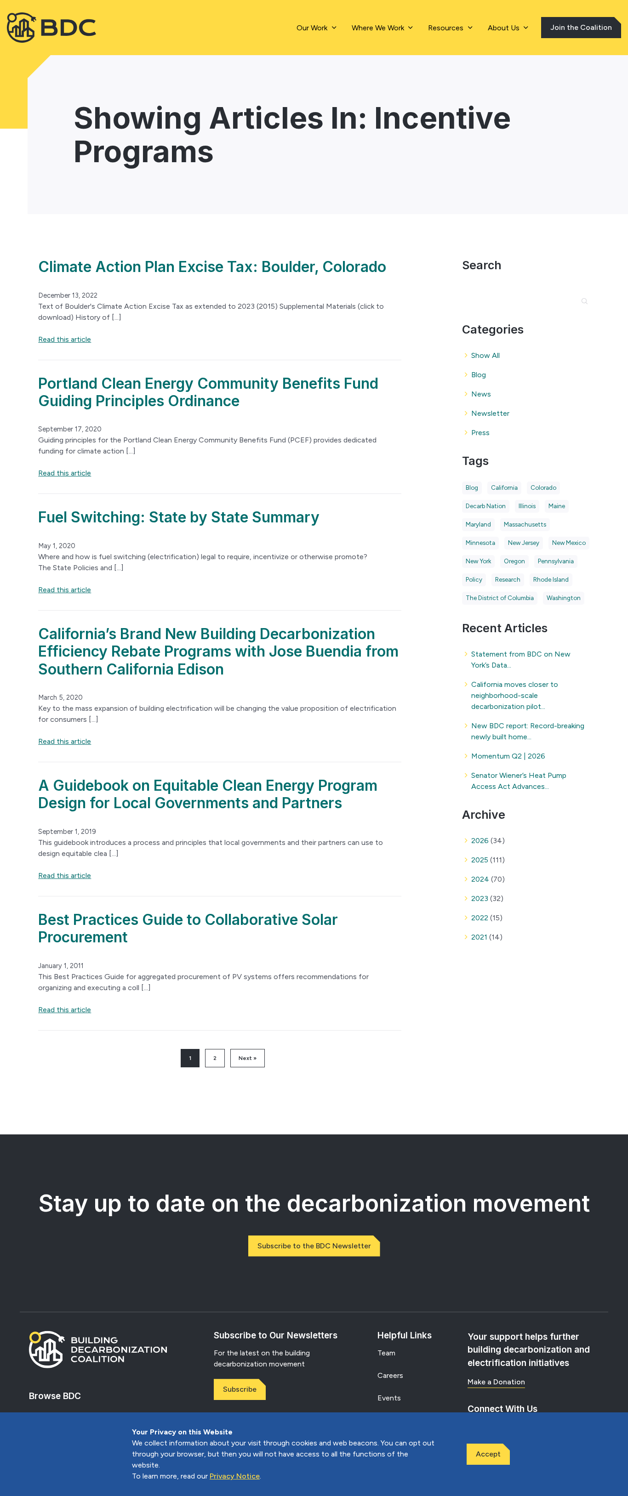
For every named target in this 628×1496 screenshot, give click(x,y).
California (504, 487)
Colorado (543, 487)
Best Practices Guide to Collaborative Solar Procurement (188, 928)
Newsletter (490, 413)
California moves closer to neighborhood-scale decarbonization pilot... (514, 695)
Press (480, 432)
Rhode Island (551, 579)
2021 (479, 937)
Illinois (527, 506)
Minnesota (480, 542)
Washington (564, 597)
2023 (479, 898)
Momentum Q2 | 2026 (508, 756)
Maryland (478, 524)
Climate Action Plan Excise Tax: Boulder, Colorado (212, 267)
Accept (488, 1454)
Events (389, 1398)
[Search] (580, 295)
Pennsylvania (556, 561)
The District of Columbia (500, 597)
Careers (390, 1375)
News (481, 394)
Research (507, 579)
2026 (480, 840)
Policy (474, 579)
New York (478, 561)
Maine (556, 506)
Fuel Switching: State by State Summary (179, 517)
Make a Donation (496, 1381)
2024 (480, 879)
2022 (479, 917)
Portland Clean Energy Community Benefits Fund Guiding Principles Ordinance (208, 392)
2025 (479, 860)
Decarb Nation (486, 506)
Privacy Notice (235, 1476)
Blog (478, 374)
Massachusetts (525, 524)
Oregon (514, 561)
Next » (248, 1058)
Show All (485, 355)
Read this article (64, 339)
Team (386, 1353)
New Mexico (569, 542)
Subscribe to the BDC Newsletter (314, 1245)
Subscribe (240, 1389)
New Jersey (523, 542)
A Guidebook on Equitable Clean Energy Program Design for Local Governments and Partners (207, 794)
